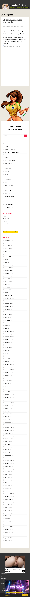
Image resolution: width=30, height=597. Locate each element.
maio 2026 (7, 248)
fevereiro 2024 (8, 323)
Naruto (6, 182)
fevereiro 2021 (8, 422)
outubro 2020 (8, 433)
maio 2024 (7, 314)
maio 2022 (7, 380)
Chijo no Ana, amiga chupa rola (12, 21)
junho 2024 (7, 312)
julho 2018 (7, 507)
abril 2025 (7, 284)
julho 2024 (7, 309)
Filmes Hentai (8, 168)
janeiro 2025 (7, 292)
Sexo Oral (7, 201)
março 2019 (7, 485)
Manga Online (8, 179)
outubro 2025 (8, 267)
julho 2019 (7, 474)
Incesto (6, 177)
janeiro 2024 (7, 325)
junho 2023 (7, 345)
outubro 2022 (8, 367)
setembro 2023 (8, 336)
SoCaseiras (3, 588)
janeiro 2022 (7, 391)
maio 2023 (7, 347)
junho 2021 (7, 411)
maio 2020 (7, 447)
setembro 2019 (8, 469)
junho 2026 (7, 245)
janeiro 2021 (7, 425)
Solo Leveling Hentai (9, 204)
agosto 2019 (8, 471)
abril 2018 (7, 515)
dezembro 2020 (8, 427)
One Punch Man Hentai (10, 188)
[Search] (25, 136)
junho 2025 (7, 278)
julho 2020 (7, 441)
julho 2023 (7, 342)
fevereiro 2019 (8, 488)
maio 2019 (7, 480)
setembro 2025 (8, 270)
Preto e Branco (8, 193)
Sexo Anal (7, 199)
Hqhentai (5, 221)
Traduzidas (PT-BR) (9, 207)
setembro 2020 (8, 436)
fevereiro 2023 (8, 356)
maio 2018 (7, 513)
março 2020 (7, 452)
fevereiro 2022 (8, 389)
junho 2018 (7, 510)
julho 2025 (7, 276)
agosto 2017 (8, 538)
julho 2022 (7, 375)
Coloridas (7, 155)
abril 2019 (7, 482)
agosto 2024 (8, 306)
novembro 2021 (8, 397)
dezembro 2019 (8, 460)
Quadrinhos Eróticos (9, 196)
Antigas (6, 146)
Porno (4, 216)
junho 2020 (7, 444)
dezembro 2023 (8, 328)
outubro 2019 (8, 466)
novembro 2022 (8, 364)
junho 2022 (7, 378)
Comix (6, 157)
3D (5, 144)
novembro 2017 (8, 529)
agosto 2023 (8, 339)
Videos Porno (6, 218)
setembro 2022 (8, 369)
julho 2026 (7, 243)
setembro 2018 (8, 502)
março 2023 (7, 353)
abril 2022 (7, 383)
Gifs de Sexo (6, 223)
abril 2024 (7, 317)
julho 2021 (7, 408)
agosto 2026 (8, 240)
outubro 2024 (8, 301)
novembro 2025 (8, 265)
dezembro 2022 (8, 361)
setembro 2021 (8, 402)
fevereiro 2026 (8, 256)
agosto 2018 (8, 504)
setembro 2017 (8, 535)
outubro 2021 (8, 400)
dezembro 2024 (8, 295)
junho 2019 (7, 477)
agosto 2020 (8, 438)
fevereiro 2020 (8, 455)
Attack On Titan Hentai (10, 149)
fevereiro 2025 (8, 290)
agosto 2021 (8, 405)
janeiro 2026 (7, 259)
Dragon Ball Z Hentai (9, 166)
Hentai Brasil (4, 585)
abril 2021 (7, 416)
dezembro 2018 (8, 493)
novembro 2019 (8, 463)
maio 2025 (7, 281)
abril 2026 (7, 251)
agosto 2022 (8, 372)
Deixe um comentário (19, 26)
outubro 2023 (8, 334)
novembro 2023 (8, 331)
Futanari (7, 171)
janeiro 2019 (7, 491)
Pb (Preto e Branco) (9, 190)
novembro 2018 (8, 496)
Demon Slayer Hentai (10, 160)
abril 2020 (7, 449)
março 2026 (7, 254)
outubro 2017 (8, 532)
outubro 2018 (8, 499)
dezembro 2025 (8, 262)
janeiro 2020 (7, 458)
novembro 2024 (8, 298)
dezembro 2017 (8, 526)
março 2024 (7, 320)
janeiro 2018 (7, 524)
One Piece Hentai (9, 185)
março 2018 (7, 518)
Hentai (6, 174)
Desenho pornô (8, 163)
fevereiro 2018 (8, 521)
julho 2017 (7, 540)
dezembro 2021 (8, 394)
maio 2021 (7, 414)
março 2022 (7, 386)
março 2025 (7, 287)
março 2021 (7, 419)
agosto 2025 (8, 273)
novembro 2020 (8, 430)
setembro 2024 (8, 303)
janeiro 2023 (7, 358)
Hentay (2, 587)
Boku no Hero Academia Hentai (12, 152)
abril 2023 (7, 350)
